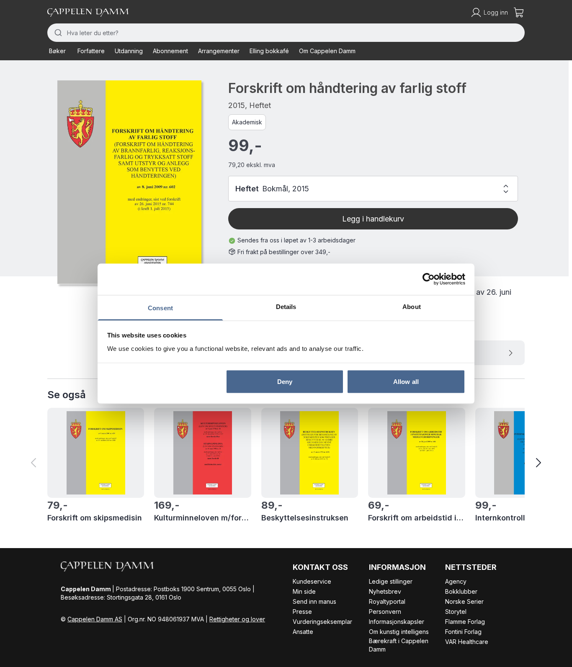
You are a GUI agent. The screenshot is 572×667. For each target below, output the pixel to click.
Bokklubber (461, 591)
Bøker (57, 50)
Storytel (455, 611)
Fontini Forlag (463, 631)
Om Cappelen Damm (327, 50)
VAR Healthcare (466, 641)
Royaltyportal (387, 601)
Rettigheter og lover (237, 619)
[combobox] (286, 32)
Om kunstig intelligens (399, 631)
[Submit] (57, 32)
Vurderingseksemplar (322, 621)
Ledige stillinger (390, 581)
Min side (304, 591)
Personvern (385, 611)
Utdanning (129, 50)
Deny (284, 381)
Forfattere (91, 50)
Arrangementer (219, 50)
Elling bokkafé (269, 50)
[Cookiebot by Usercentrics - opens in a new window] (428, 279)
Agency (455, 581)
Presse (302, 611)
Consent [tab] (160, 307)
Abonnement (170, 50)
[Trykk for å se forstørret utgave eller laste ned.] (129, 182)
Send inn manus (314, 601)
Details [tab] (286, 306)
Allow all (406, 381)
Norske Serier (464, 601)
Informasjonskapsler (396, 621)
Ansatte (303, 631)
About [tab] (411, 306)
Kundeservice (312, 581)
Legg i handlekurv (373, 218)
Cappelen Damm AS (94, 619)
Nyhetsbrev (385, 591)
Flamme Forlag (465, 621)
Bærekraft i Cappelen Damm (398, 645)
